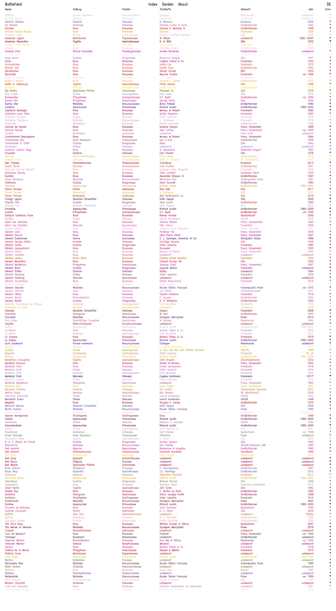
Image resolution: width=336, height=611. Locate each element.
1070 (330, 294)
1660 (330, 327)
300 (330, 405)
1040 (330, 222)
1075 (330, 235)
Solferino (10, 494)
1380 (330, 163)
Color (328, 9)
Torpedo (9, 530)
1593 (330, 123)
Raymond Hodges (170, 58)
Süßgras (77, 462)
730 (330, 176)
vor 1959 (308, 97)
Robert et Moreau (169, 363)
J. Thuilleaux (167, 120)
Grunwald (10, 317)
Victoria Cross (13, 553)
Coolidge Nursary (169, 242)
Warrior (9, 560)
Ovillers (9, 419)
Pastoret (164, 534)
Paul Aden (166, 94)
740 (330, 84)
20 (330, 284)
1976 (310, 153)
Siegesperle (11, 485)
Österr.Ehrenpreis (82, 324)
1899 (310, 32)
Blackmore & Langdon (172, 448)
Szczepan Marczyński (171, 317)
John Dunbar (167, 284)
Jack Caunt (166, 202)
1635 (330, 517)
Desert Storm (12, 166)
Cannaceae (128, 238)
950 (330, 261)
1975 (310, 64)
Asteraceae (128, 189)
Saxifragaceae (130, 353)
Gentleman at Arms (16, 307)
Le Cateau (10, 340)
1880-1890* (306, 38)
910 (330, 314)
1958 (310, 140)
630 (330, 514)
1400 (330, 182)
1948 (310, 399)
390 (330, 435)
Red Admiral (12, 448)
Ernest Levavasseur (170, 366)
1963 (310, 396)
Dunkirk (9, 176)
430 (330, 566)
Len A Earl (166, 140)
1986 (310, 521)
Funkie (76, 35)
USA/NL (245, 350)
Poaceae (127, 462)
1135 (330, 228)
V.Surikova (165, 163)
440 (330, 350)
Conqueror (11, 146)
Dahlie (76, 189)
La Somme (11, 337)
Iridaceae (127, 22)
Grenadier (10, 314)
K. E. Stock (166, 511)
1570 (330, 461)
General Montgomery (16, 416)
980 (330, 225)
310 (330, 21)
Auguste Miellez (168, 268)
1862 (310, 383)
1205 (330, 255)
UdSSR (244, 219)
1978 (310, 91)
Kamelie (77, 242)
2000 (310, 199)
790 (330, 524)
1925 (310, 117)
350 (330, 484)
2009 (310, 22)
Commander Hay (14, 140)
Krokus (76, 146)
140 (330, 409)
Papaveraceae (130, 38)
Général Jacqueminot (17, 248)
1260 (330, 494)
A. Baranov (166, 22)
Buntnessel (79, 133)
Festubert (10, 186)
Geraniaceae (129, 314)
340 (330, 579)
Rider (162, 143)
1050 (330, 113)
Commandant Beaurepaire (20, 137)
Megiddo (9, 402)
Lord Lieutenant (13, 343)
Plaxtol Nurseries (169, 123)
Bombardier (11, 97)
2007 (310, 45)
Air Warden (11, 25)
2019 (310, 527)
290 (330, 471)
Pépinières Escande (171, 475)
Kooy (162, 416)
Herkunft (245, 9)
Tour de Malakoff (15, 534)
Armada (9, 48)
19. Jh (309, 353)
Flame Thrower (13, 189)
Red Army (10, 455)
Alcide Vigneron (169, 114)
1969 (310, 320)
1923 (310, 347)
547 (330, 258)
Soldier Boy (11, 491)
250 (330, 376)
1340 (330, 300)
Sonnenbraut (80, 455)
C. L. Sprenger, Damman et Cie (178, 238)
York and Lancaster (16, 586)
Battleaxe (10, 87)
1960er (309, 514)
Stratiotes (78, 567)
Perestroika (11, 432)
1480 (330, 41)
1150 (330, 15)
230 (330, 340)
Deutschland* (248, 215)
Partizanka (11, 422)
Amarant (77, 458)
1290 (330, 110)
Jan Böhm (166, 291)
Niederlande (247, 15)
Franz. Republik (249, 229)
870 (330, 97)
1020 (330, 547)
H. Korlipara (167, 192)
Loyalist (9, 347)
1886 (310, 245)
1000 (330, 172)
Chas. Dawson (168, 87)
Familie (126, 9)
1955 (310, 517)
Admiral (9, 15)
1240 (330, 281)
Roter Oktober (12, 468)
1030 (330, 366)
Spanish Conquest (15, 511)
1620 (330, 353)
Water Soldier (12, 567)
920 (330, 442)
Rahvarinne (11, 445)
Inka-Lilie (78, 514)
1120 (330, 333)
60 (330, 396)
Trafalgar (10, 537)
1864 (310, 137)
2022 (310, 389)
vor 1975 (308, 288)
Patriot (8, 429)
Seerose (77, 544)
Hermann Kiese (168, 485)
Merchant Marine (14, 406)
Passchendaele (13, 425)
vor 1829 (308, 130)
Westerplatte (11, 576)
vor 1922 (308, 540)
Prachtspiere (79, 353)
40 (330, 218)
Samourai (10, 475)
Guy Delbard (167, 45)
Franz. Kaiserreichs (251, 130)
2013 (310, 163)
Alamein (9, 28)
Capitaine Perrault (15, 117)
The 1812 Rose (14, 524)
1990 (310, 104)
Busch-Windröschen (84, 156)
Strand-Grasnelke (82, 51)
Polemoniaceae (130, 163)
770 (330, 241)
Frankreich (246, 32)
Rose (75, 28)
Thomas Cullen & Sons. (173, 25)
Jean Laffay (166, 130)
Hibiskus (77, 18)
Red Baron (11, 462)
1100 (330, 100)
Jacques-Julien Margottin (174, 169)
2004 (310, 360)
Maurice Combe (168, 74)
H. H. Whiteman (168, 301)
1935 (310, 173)
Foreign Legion (13, 199)
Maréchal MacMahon (16, 383)
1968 (310, 28)
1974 (310, 94)
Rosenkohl (78, 537)
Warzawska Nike (14, 563)
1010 (330, 448)
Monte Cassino (13, 409)
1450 (330, 527)
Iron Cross (11, 320)
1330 (330, 550)
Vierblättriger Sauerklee (86, 320)
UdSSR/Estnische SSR (253, 445)
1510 (330, 419)
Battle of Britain (14, 81)
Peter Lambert (167, 173)
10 (330, 589)
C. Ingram (165, 297)
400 (330, 537)
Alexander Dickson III (172, 176)
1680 (330, 54)
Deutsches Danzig (15, 173)
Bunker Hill (11, 101)
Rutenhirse (78, 560)
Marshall (164, 544)
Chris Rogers (167, 360)
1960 (310, 448)
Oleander (78, 225)
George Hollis (167, 101)
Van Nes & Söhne (170, 540)
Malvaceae (127, 18)
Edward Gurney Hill (171, 261)
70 (330, 432)
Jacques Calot (168, 265)
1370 (330, 415)
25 (330, 117)
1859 (310, 232)
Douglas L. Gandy (170, 81)
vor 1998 (308, 432)
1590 (330, 389)
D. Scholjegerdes (169, 468)
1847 (310, 235)
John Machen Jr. (169, 429)
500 (330, 87)
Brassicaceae (129, 537)
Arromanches (12, 64)
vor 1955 (308, 212)
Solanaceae (128, 91)
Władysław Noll (168, 179)
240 (330, 199)
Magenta (9, 353)
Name (8, 9)
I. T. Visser (166, 78)
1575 (330, 540)
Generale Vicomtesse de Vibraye (23, 304)
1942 (310, 25)
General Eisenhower (16, 238)
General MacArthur (15, 261)
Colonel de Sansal (15, 127)
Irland (244, 347)
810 (330, 202)
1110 (330, 251)
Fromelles (10, 209)
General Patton (13, 271)
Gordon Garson (168, 442)
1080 (330, 51)
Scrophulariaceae (132, 324)
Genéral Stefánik (14, 291)
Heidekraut (78, 78)
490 (330, 346)
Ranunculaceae (130, 15)
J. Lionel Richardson (171, 347)
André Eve (165, 64)
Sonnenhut (79, 192)
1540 (330, 127)
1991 (310, 166)
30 (330, 379)
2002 (310, 206)
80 (330, 369)
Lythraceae (128, 530)
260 (330, 107)
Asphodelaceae (130, 41)
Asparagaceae (130, 35)
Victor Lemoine (168, 117)
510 (330, 455)
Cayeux (163, 311)
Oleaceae (127, 117)
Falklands (10, 183)
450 (330, 156)
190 (330, 399)
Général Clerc (12, 232)
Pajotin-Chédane (169, 294)
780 (330, 320)
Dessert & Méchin (169, 550)
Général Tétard (13, 294)
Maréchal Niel (12, 386)
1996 (310, 84)
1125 (330, 35)
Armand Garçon (169, 127)
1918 (310, 120)
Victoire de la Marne (17, 550)
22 (330, 18)
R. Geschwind (167, 150)
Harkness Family (169, 48)
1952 (310, 297)
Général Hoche (13, 245)
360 (330, 481)
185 (330, 343)
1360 (330, 458)
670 (330, 530)
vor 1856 (308, 534)
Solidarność (11, 501)
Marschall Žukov (14, 399)
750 (330, 215)
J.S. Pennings (167, 471)
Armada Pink (12, 51)
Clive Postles (167, 166)
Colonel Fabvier (14, 130)
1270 (330, 136)
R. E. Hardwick (168, 517)
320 (330, 179)
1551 (310, 586)
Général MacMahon (15, 265)
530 (330, 356)
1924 (310, 61)
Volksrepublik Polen (252, 179)
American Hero (13, 35)
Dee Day (9, 156)
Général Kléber (13, 251)
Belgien (245, 570)
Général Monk (12, 268)
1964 (310, 422)
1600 (330, 330)
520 (330, 159)
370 (330, 90)
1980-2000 (306, 107)
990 (330, 297)
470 (330, 386)
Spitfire (9, 514)
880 (330, 71)
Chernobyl (10, 123)
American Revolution (16, 41)
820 (330, 189)
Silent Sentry (12, 488)
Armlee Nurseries (169, 51)
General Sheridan (15, 284)
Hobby (163, 271)
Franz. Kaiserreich (251, 127)
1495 (330, 274)
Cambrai (9, 107)
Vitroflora (165, 435)
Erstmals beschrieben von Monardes (180, 586)
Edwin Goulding (169, 521)
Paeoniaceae (129, 101)
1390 (330, 501)
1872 (310, 314)
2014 (310, 317)
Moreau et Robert (169, 110)
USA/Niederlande (250, 360)
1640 (330, 520)
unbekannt (307, 15)
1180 (330, 120)
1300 (330, 212)
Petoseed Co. (167, 91)
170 (330, 58)
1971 (310, 78)
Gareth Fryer (166, 68)
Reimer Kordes (168, 71)
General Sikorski (14, 288)
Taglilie (77, 41)
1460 (330, 310)
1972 (310, 41)
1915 (310, 330)
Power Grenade (13, 435)
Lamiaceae (128, 133)
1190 (330, 373)
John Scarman (168, 507)
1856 (310, 251)
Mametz (9, 357)
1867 (310, 265)
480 (330, 44)
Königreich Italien (251, 238)
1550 (330, 576)
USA (243, 35)
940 (330, 583)
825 (330, 245)
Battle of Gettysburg (16, 84)
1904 (310, 101)
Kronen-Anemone (83, 15)
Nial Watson (166, 393)
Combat (9, 133)
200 (330, 287)
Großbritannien (249, 25)
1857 (310, 386)
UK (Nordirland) (250, 160)
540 (330, 478)
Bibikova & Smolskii (171, 422)
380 (330, 560)
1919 (310, 337)
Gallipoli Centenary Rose (19, 215)
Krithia (8, 327)
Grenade (9, 311)
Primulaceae (129, 107)
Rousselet (165, 248)
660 (330, 67)
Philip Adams (167, 84)
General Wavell (13, 297)
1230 (330, 507)
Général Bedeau (14, 229)
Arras (8, 61)
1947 (310, 58)
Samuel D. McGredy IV (172, 28)
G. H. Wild (165, 41)
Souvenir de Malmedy (17, 507)
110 (330, 573)
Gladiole (77, 22)
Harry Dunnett (167, 183)
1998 (310, 350)
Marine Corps (12, 393)
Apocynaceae (129, 225)
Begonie (77, 448)
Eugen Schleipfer (169, 580)
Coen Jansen (167, 455)
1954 (310, 258)
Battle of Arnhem (15, 78)
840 (330, 248)
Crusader (10, 153)
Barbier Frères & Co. (172, 330)
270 (330, 146)
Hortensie (78, 304)
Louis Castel (166, 386)
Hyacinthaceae (130, 471)
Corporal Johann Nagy (18, 150)
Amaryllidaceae (130, 87)
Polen (244, 317)
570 (330, 81)
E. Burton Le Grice (170, 491)
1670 (330, 412)
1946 (310, 219)
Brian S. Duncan (169, 160)
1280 (330, 232)
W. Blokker (165, 320)
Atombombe (11, 71)
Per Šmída (166, 389)
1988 (310, 48)
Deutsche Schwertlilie (84, 199)
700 (330, 38)
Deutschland (247, 432)
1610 (330, 586)
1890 (310, 110)
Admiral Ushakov (14, 22)
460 (330, 556)
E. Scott (164, 439)
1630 (330, 304)
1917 (310, 284)
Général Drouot (13, 235)
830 (330, 271)
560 (330, 192)
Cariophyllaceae (131, 97)
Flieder (76, 117)
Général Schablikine (16, 281)
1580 (330, 383)
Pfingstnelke (79, 97)
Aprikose (77, 475)
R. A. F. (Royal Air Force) (20, 442)
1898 (310, 225)
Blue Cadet (11, 94)
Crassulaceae (129, 140)
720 (330, 465)
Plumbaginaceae (131, 51)
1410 (330, 488)
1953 (310, 71)
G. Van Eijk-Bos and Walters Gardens (182, 350)
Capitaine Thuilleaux (16, 120)
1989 (310, 570)
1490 (330, 425)
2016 (310, 307)
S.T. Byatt (165, 97)
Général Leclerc (13, 258)
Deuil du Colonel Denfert (19, 169)
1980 (310, 580)
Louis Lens (166, 570)
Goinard (164, 32)
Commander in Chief (17, 143)
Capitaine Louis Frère (17, 114)
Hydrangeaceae (130, 304)
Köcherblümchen (82, 530)
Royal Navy (11, 471)
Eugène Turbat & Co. (172, 61)
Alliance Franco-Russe (18, 32)
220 (330, 238)
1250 (330, 264)
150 (330, 422)
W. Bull (164, 314)
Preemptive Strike (14, 439)
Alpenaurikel (79, 107)
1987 (310, 179)
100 (330, 445)
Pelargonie (79, 314)
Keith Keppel (167, 199)
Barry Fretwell (167, 104)
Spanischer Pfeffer (83, 91)
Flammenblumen (82, 163)
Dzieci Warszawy (14, 179)
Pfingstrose (79, 101)
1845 (310, 222)
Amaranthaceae (131, 458)
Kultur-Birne (80, 258)
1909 (310, 304)
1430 (330, 323)
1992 (310, 488)
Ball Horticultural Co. (172, 196)
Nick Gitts (165, 189)
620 (330, 474)
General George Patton (18, 242)
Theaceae (127, 242)
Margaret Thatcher (15, 389)
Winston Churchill (15, 583)
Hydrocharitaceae (131, 567)
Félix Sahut (166, 225)
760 (330, 360)
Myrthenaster (79, 412)
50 (330, 94)
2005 (310, 511)
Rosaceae (127, 28)
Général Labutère (14, 255)
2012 (310, 471)
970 (330, 143)
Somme (9, 504)
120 (330, 104)
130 (330, 317)
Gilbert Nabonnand (170, 281)
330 (330, 205)
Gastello (9, 219)
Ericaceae (127, 78)
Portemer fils (167, 232)
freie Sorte (247, 133)
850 (330, 61)
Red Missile (11, 465)
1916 (310, 87)
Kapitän (9, 324)
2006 (310, 406)
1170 (330, 169)
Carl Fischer (166, 153)
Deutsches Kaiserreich (253, 485)
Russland (246, 22)
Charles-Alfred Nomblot (173, 258)
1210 (330, 543)
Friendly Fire (12, 202)
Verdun (9, 547)
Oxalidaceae (128, 320)
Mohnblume (79, 38)
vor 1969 (308, 74)
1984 (310, 183)
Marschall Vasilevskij (16, 396)
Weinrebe (78, 376)
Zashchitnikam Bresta (17, 590)
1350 (330, 195)
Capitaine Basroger (16, 110)
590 (330, 31)
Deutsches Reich (250, 173)
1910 (310, 379)
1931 (310, 291)
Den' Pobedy (12, 163)
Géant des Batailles (16, 222)
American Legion (14, 38)
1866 (310, 127)
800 (330, 491)
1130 (330, 438)
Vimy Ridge (11, 557)
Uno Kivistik (166, 445)
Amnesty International (17, 45)
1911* (310, 376)
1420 (330, 533)
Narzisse (77, 87)
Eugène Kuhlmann (170, 376)
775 (330, 402)
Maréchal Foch (13, 366)
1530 (330, 153)
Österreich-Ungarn (251, 150)
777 (330, 28)
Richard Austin (168, 107)
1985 (310, 202)
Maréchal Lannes (14, 379)
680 (330, 64)
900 (330, 25)
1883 (310, 114)
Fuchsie (77, 58)
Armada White (13, 55)
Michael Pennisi (168, 481)
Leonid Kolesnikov (170, 219)
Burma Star (11, 104)
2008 (310, 311)
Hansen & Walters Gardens (175, 35)
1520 (330, 504)
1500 (330, 497)
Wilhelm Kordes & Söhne (174, 524)
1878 (310, 169)
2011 (310, 189)
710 (330, 553)
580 (330, 186)
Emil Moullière (168, 304)
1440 (330, 563)
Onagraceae (128, 58)
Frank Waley (166, 156)
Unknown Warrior (14, 540)
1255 (330, 337)
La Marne (10, 330)
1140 (330, 77)
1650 (330, 48)
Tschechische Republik (253, 389)
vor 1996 (308, 576)
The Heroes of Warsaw (18, 527)
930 (330, 130)
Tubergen (165, 15)
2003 (310, 501)
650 (330, 392)
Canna (76, 238)
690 (330, 74)
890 (330, 511)
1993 (310, 68)
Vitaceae (126, 376)
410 (330, 140)
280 (330, 133)
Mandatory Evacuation (17, 360)
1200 (330, 291)
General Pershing (14, 274)
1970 (310, 81)
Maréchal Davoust (15, 363)
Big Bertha (11, 91)
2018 (310, 196)
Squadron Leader (15, 521)
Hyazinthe (78, 471)
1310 (330, 277)
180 (330, 268)
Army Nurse (11, 58)
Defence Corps (13, 160)
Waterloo (9, 570)
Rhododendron (81, 297)
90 (330, 468)
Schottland (247, 452)
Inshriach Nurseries (171, 452)
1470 (330, 209)
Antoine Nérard (168, 222)
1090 (330, 149)
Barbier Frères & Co (171, 337)
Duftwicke (78, 25)
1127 (330, 428)
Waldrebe (78, 104)
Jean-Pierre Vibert (170, 235)
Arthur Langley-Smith (172, 494)
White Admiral (13, 580)
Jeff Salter (166, 488)
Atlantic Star (12, 68)
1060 (330, 451)
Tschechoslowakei (250, 291)
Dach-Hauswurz (82, 140)
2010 (310, 455)
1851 (310, 229)
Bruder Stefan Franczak (173, 288)
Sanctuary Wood (14, 478)
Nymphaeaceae (130, 544)
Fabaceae (127, 25)
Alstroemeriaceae (131, 514)
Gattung (77, 9)
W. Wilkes (165, 38)
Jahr (310, 9)
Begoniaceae (129, 448)
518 (330, 307)
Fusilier (9, 212)
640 (330, 166)
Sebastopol (11, 481)
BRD (243, 71)
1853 (310, 248)
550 (330, 570)
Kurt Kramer (167, 432)
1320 (330, 363)
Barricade (10, 74)
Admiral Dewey (13, 18)
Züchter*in (165, 9)
